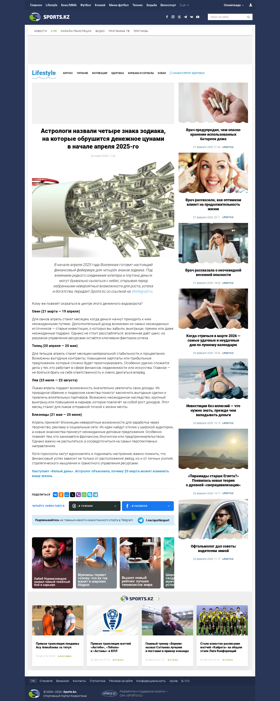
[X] (72, 494)
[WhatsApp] (84, 494)
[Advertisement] (140, 51)
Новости (40, 31)
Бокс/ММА (69, 5)
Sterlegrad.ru (141, 291)
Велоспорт (168, 5)
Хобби (162, 73)
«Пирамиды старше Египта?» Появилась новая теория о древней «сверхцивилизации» (213, 480)
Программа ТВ (119, 31)
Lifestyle (51, 5)
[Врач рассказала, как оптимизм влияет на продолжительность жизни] (213, 173)
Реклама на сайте (121, 681)
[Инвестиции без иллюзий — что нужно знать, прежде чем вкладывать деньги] (213, 379)
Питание (82, 73)
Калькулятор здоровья (188, 73)
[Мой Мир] (66, 494)
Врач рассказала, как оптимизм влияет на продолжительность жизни (213, 204)
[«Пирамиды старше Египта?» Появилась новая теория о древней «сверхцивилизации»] (213, 449)
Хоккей (100, 5)
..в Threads (85, 506)
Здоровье (117, 73)
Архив (174, 681)
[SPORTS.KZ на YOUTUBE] (197, 16)
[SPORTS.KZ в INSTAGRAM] (173, 16)
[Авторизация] (248, 5)
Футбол (85, 5)
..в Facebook (138, 506)
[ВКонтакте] (55, 494)
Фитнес (68, 73)
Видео (100, 31)
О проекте (46, 681)
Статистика (97, 681)
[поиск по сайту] (248, 17)
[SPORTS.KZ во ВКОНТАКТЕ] (191, 16)
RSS (187, 681)
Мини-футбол (119, 5)
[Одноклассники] (61, 494)
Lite (54, 31)
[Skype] (89, 494)
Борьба (152, 5)
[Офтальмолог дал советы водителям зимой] (213, 519)
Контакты (79, 681)
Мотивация (99, 73)
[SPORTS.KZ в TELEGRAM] (185, 16)
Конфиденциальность (151, 681)
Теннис (137, 5)
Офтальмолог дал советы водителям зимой (213, 548)
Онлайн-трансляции (76, 31)
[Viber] (78, 494)
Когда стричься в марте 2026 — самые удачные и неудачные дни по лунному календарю (213, 340)
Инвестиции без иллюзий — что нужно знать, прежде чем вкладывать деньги (213, 410)
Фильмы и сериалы (141, 73)
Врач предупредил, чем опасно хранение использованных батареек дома (213, 134)
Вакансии (62, 681)
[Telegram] (95, 494)
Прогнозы (141, 31)
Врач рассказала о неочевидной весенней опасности (213, 272)
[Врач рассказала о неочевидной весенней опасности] (213, 243)
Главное (36, 5)
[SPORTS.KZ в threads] (179, 16)
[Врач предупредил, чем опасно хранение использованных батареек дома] (213, 103)
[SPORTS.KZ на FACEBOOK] (166, 16)
